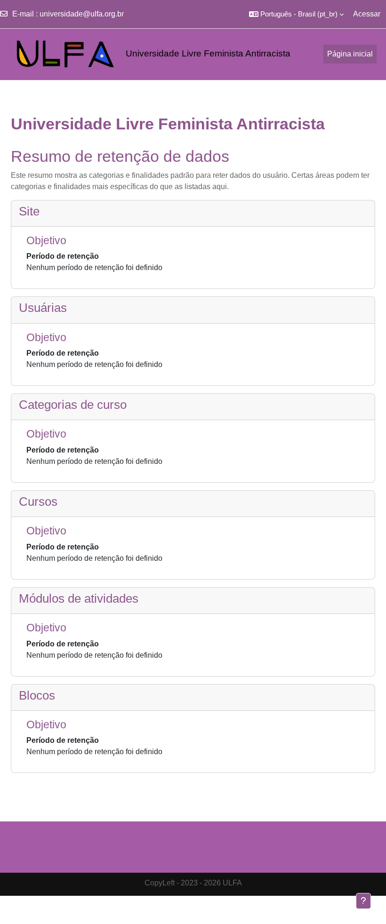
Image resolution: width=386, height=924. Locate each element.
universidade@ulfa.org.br (82, 14)
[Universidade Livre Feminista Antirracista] (53, 54)
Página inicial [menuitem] (350, 54)
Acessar (366, 14)
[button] (296, 14)
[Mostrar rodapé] (363, 901)
